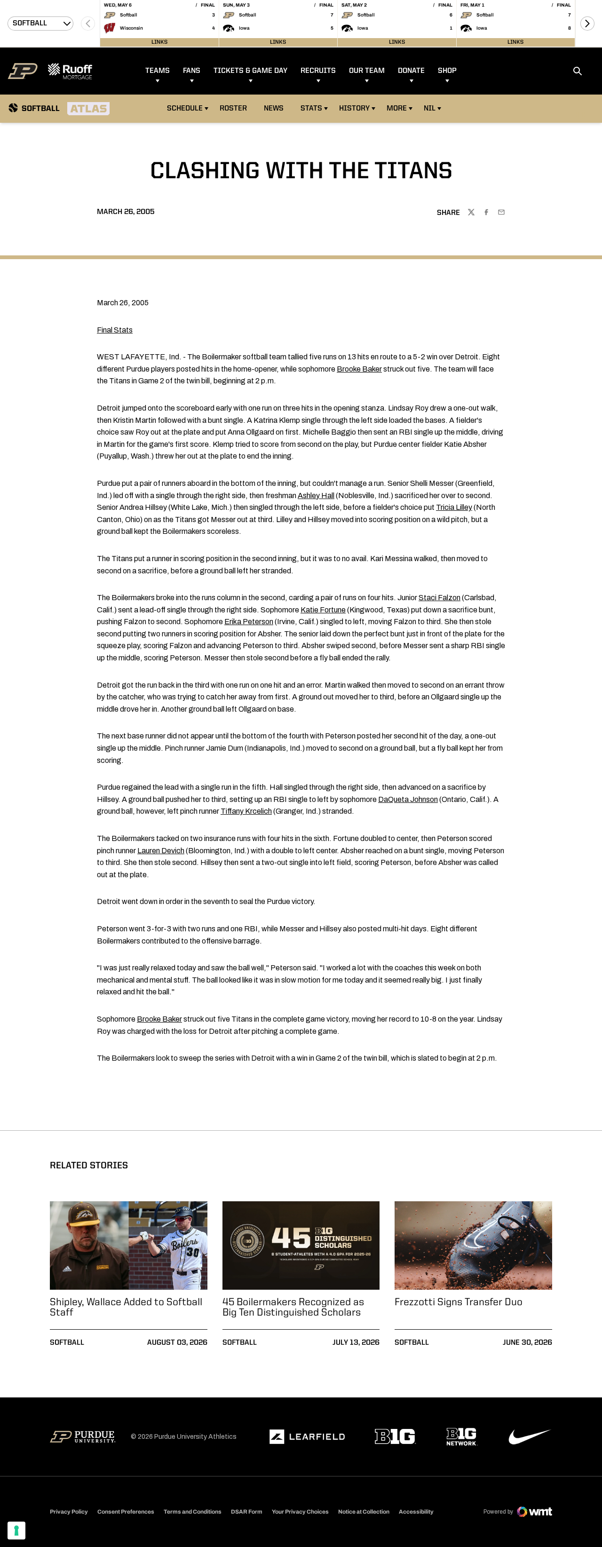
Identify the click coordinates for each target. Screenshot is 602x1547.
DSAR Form (246, 1511)
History (354, 108)
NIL (430, 108)
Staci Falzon (439, 598)
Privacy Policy (69, 1511)
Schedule (185, 108)
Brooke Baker (359, 369)
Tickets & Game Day (250, 71)
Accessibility (416, 1511)
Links (159, 42)
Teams (157, 71)
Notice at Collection (363, 1511)
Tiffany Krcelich (246, 811)
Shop (447, 71)
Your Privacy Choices (300, 1511)
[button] (587, 23)
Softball (67, 1343)
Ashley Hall (316, 496)
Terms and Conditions (193, 1511)
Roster (233, 108)
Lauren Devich (160, 851)
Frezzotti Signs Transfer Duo (459, 1302)
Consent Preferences (125, 1511)
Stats (311, 108)
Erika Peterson (248, 622)
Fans (191, 71)
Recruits (318, 71)
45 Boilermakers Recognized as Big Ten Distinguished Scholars (293, 1307)
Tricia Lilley (454, 507)
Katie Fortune (323, 610)
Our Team (367, 71)
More (397, 108)
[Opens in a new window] (307, 1436)
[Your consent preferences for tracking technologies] (16, 1530)
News (274, 108)
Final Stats (115, 330)
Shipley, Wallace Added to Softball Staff (126, 1307)
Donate (411, 71)
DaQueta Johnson (408, 799)
